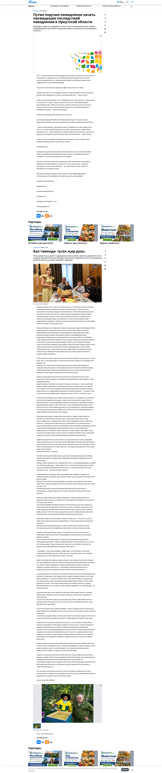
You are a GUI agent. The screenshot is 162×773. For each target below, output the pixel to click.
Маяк (32, 1)
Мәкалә (31, 6)
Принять (125, 769)
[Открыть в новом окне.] (40, 216)
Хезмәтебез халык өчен (83, 6)
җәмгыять (36, 247)
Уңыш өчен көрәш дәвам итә (112, 6)
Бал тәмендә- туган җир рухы (59, 6)
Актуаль (35, 11)
